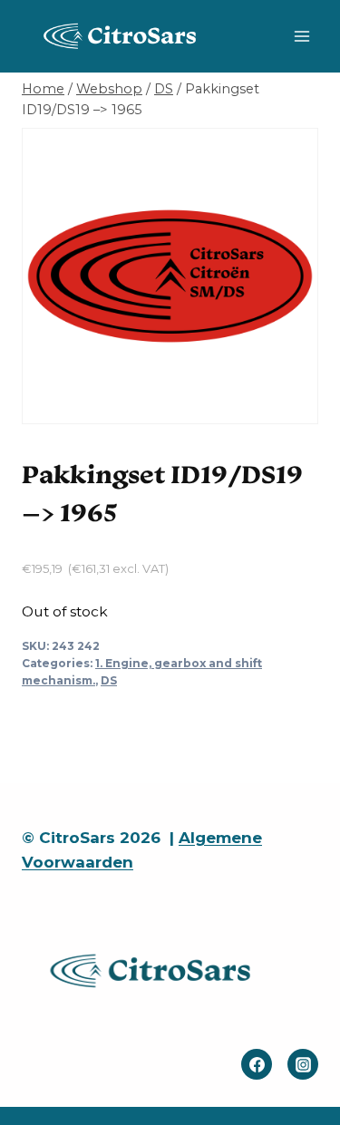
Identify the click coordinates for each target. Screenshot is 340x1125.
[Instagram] (302, 1064)
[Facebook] (256, 1064)
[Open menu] (301, 36)
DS (109, 680)
